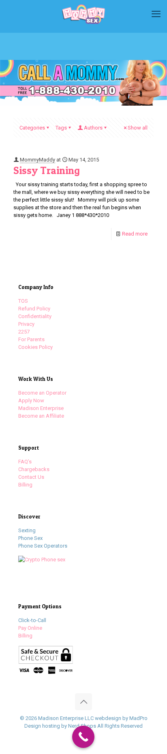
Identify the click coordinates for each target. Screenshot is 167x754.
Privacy (26, 324)
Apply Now (31, 400)
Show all (138, 128)
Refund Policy (34, 309)
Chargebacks (33, 469)
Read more (135, 234)
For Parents (31, 339)
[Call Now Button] (83, 737)
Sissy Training (46, 170)
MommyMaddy (37, 160)
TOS (23, 301)
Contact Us (31, 477)
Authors (93, 128)
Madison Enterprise (41, 408)
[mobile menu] (156, 14)
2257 (24, 332)
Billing (25, 485)
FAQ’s (25, 462)
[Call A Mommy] (83, 14)
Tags (61, 128)
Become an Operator (42, 393)
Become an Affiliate (41, 416)
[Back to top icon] (83, 701)
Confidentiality (34, 316)
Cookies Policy (35, 347)
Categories (32, 128)
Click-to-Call (32, 620)
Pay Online (30, 628)
